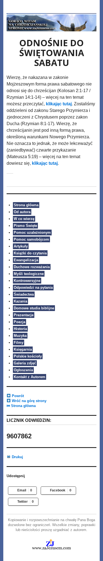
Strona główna (26, 205)
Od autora (22, 212)
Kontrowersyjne (27, 281)
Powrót (17, 396)
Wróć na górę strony (28, 401)
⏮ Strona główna (21, 406)
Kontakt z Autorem (29, 377)
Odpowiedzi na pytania (33, 287)
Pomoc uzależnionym (32, 232)
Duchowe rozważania (32, 267)
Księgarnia (23, 349)
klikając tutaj (59, 103)
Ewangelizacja (26, 260)
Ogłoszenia (23, 370)
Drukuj (17, 457)
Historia (20, 329)
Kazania (20, 301)
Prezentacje (24, 315)
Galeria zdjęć (25, 363)
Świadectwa (24, 294)
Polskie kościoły (28, 356)
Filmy (18, 342)
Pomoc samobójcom (31, 239)
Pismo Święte (25, 226)
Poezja (19, 322)
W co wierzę (24, 219)
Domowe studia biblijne (34, 308)
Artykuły (21, 246)
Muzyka (20, 336)
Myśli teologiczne (29, 274)
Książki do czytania (30, 253)
